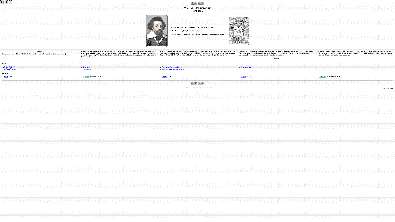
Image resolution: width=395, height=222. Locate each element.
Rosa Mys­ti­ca (11, 69)
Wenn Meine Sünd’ (247, 67)
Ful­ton (179, 67)
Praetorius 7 (87, 70)
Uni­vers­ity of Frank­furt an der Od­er (131, 51)
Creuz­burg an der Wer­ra (196, 27)
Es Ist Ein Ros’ (9, 67)
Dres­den (266, 51)
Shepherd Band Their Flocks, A (173, 70)
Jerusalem (86, 67)
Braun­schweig (132, 55)
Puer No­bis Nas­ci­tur (169, 67)
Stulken (243, 77)
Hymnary (86, 77)
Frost (6, 77)
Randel (164, 77)
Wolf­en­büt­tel (191, 31)
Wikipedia (322, 77)
